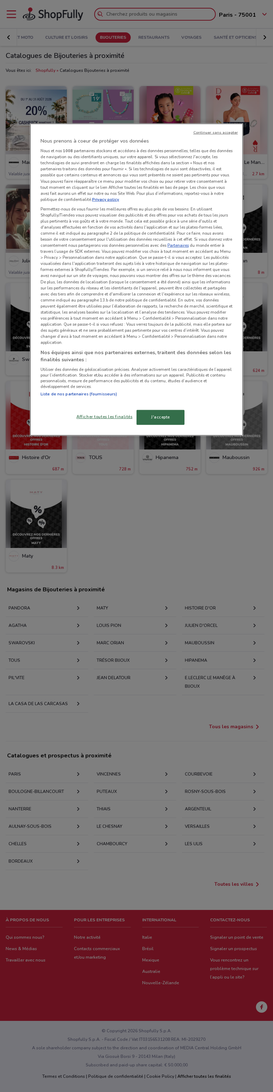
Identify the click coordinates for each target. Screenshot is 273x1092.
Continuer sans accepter (215, 132)
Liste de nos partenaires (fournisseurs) (79, 394)
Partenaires (178, 245)
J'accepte (160, 417)
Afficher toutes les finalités (104, 417)
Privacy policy (105, 199)
